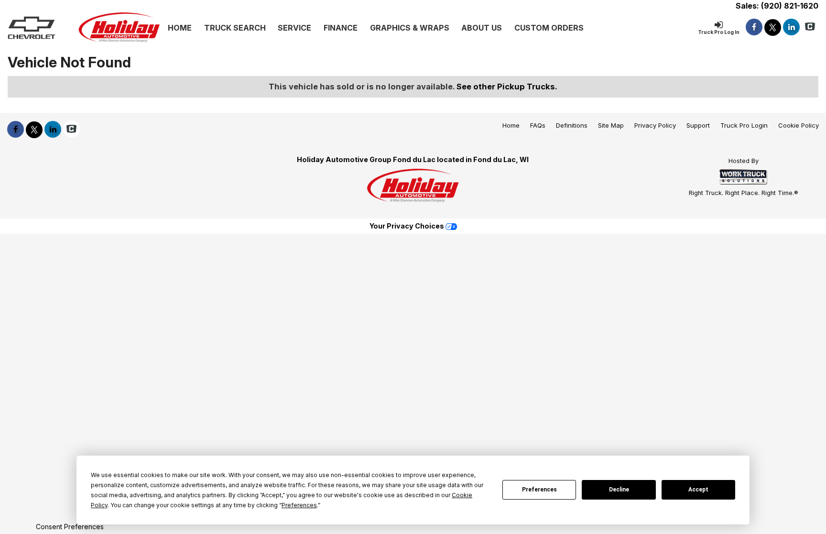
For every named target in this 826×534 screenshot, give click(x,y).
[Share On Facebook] (754, 27)
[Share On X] (772, 27)
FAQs (537, 125)
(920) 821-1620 (789, 6)
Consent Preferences (70, 527)
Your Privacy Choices (408, 226)
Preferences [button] (299, 505)
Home (180, 28)
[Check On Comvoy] (810, 27)
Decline (619, 489)
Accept (698, 489)
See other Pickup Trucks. (506, 86)
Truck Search (235, 28)
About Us (481, 28)
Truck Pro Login (744, 125)
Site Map (611, 125)
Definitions (571, 125)
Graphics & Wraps (409, 28)
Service (294, 28)
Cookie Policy (798, 125)
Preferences (539, 489)
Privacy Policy (655, 125)
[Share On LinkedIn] (791, 27)
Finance (341, 28)
